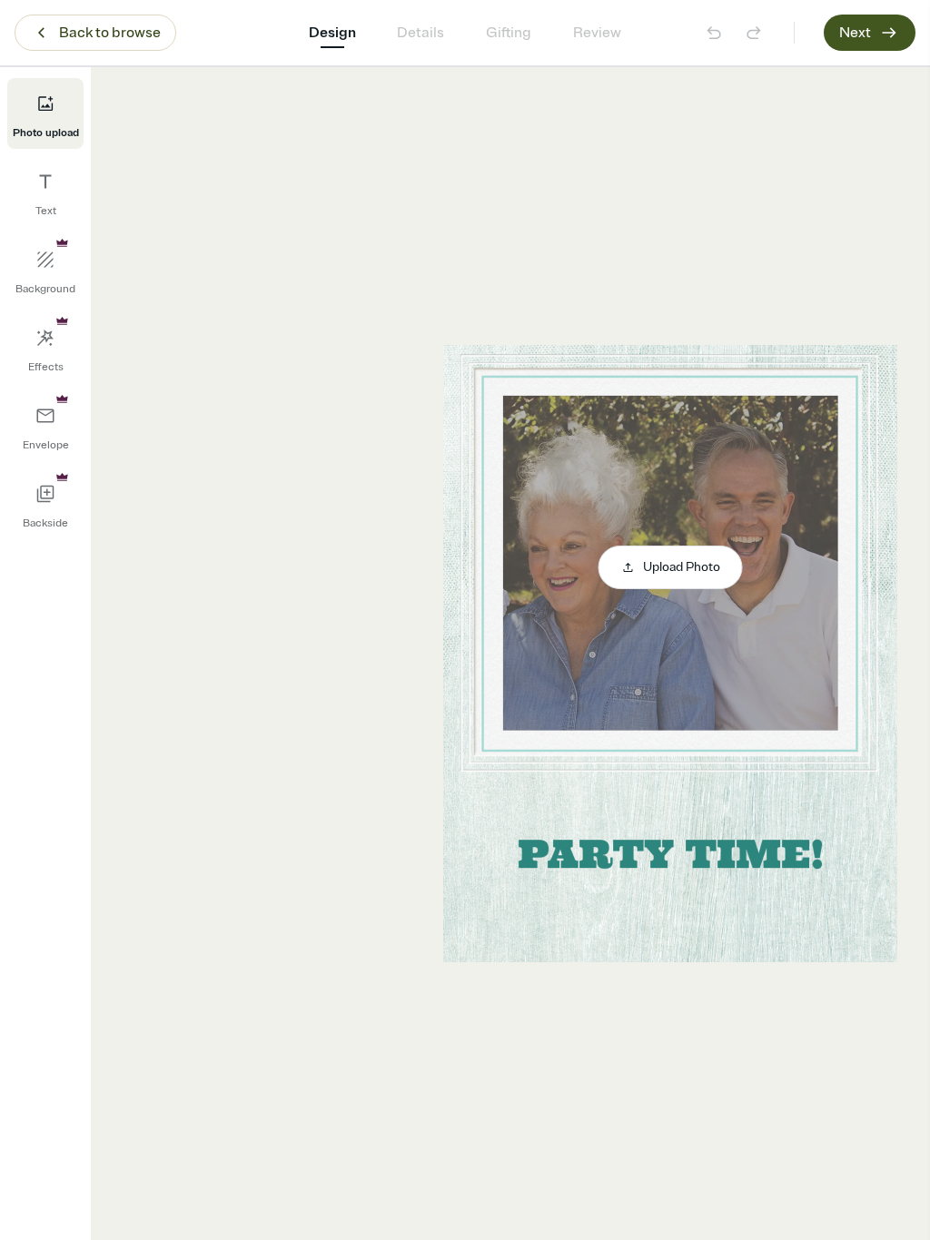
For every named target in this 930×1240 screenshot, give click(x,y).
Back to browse (110, 33)
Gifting (508, 33)
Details (420, 33)
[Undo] (714, 33)
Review (597, 33)
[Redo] (754, 33)
